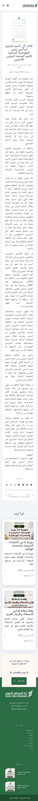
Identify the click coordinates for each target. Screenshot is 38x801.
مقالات (31, 735)
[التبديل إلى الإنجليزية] (3, 5)
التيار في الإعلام (28, 745)
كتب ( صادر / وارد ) (16, 65)
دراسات (30, 740)
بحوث (31, 738)
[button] (7, 5)
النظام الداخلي (13, 798)
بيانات (31, 743)
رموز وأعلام (29, 730)
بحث (31, 748)
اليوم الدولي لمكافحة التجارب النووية (23, 786)
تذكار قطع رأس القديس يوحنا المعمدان (23, 773)
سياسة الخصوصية (25, 798)
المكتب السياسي (26, 65)
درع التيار (30, 732)
